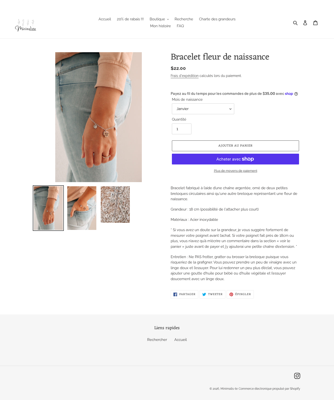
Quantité (179, 119)
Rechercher (157, 340)
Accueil (180, 340)
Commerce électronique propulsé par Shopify (269, 388)
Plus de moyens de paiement (235, 171)
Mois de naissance (187, 99)
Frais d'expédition (185, 76)
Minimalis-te (229, 388)
